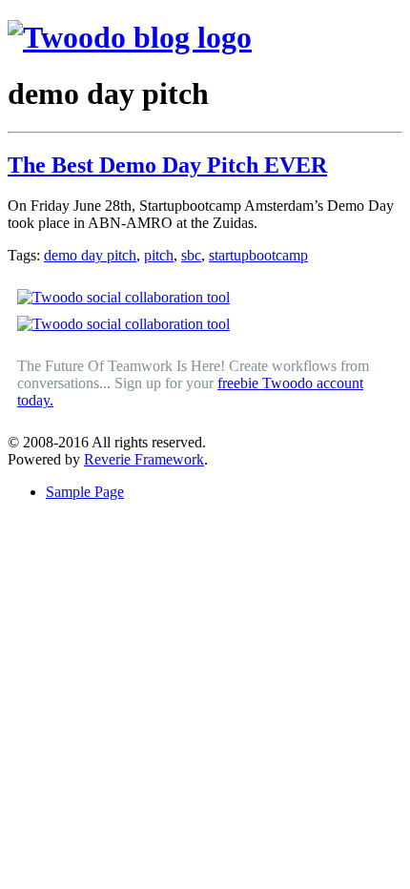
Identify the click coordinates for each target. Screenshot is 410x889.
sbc (191, 255)
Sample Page (85, 492)
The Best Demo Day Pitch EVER (167, 165)
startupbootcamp (258, 255)
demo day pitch (90, 255)
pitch (159, 255)
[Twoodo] (130, 37)
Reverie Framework (144, 459)
